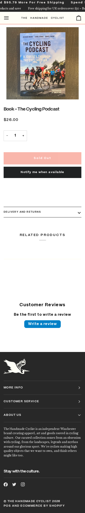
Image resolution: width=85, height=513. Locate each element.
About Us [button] (12, 415)
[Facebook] (6, 484)
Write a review (42, 324)
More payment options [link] (23, 201)
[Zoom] (42, 63)
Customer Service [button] (21, 401)
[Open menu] (10, 18)
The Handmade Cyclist (29, 501)
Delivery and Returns (22, 212)
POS (7, 505)
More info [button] (13, 387)
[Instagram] (23, 484)
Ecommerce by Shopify (42, 505)
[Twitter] (14, 484)
